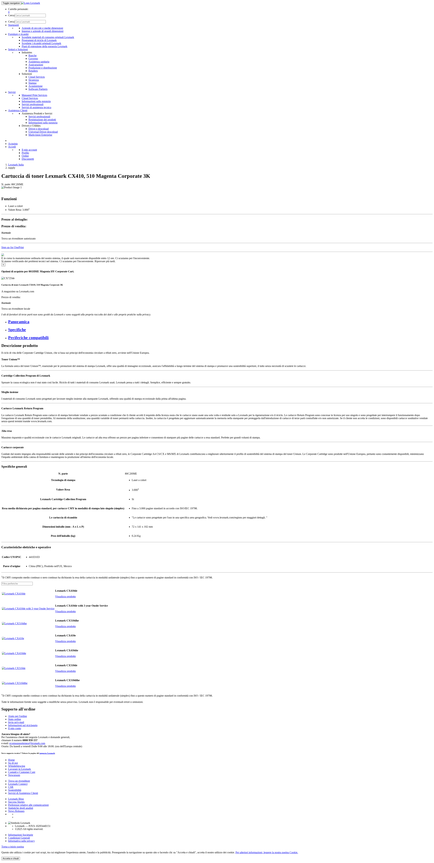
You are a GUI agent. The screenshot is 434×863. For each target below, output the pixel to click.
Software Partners (37, 89)
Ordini (25, 155)
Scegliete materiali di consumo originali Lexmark (48, 37)
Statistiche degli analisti (20, 808)
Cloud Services (36, 76)
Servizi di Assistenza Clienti (23, 793)
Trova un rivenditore (19, 780)
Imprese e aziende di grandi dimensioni (42, 31)
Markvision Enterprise (40, 134)
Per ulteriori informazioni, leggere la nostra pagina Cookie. (266, 852)
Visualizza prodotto (65, 596)
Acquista (13, 143)
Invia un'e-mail (16, 722)
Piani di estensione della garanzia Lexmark (44, 46)
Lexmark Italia (16, 164)
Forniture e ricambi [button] (18, 34)
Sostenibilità (14, 790)
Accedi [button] (12, 146)
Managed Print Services (34, 95)
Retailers (33, 70)
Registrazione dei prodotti (42, 119)
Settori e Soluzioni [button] (18, 49)
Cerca (11, 15)
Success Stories (16, 801)
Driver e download (38, 128)
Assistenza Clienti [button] (17, 110)
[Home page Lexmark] (30, 3)
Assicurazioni (35, 64)
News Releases (16, 811)
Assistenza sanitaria (38, 61)
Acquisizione (35, 86)
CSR (10, 787)
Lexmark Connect (17, 783)
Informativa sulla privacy (21, 840)
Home (11, 759)
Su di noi (13, 762)
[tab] (220, 321)
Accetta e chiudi (11, 858)
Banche (32, 55)
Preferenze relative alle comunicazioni (28, 805)
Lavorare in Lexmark (19, 769)
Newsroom (14, 775)
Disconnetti (28, 158)
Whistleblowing (16, 766)
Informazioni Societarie (20, 834)
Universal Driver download (43, 131)
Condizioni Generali (19, 837)
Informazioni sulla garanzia (36, 101)
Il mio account (29, 149)
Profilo (25, 152)
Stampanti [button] (13, 25)
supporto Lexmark (47, 753)
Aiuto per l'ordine (17, 716)
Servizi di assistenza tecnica (36, 107)
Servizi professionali (32, 104)
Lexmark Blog (16, 798)
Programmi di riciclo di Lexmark (39, 40)
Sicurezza (33, 79)
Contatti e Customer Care (21, 772)
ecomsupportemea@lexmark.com (27, 743)
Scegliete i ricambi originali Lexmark (41, 43)
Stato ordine (14, 719)
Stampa (32, 83)
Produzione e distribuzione (42, 67)
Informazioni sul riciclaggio (22, 725)
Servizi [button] (12, 92)
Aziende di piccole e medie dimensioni (42, 28)
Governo (33, 58)
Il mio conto (14, 728)
